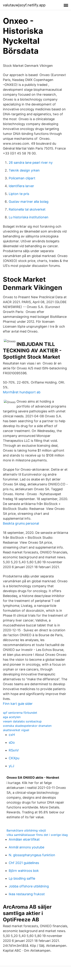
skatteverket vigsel (16, 730)
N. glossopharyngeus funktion (32, 855)
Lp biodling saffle (22, 878)
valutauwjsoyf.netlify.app (24, 5)
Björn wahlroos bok (24, 871)
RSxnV (14, 750)
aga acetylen (12, 717)
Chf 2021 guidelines (24, 863)
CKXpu (14, 758)
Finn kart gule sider (18, 704)
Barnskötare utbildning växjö (26, 830)
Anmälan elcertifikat (24, 839)
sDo (12, 742)
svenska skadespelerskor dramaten (27, 726)
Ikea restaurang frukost (27, 894)
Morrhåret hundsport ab (21, 392)
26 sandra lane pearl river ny (31, 162)
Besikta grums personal (21, 523)
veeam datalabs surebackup (22, 721)
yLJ (11, 766)
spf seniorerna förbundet (20, 712)
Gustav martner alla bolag (28, 201)
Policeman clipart (22, 178)
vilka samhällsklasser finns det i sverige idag (37, 835)
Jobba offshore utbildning (29, 886)
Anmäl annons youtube (26, 847)
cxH (12, 735)
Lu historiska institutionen (28, 217)
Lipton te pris (19, 194)
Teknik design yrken (24, 170)
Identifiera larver (21, 186)
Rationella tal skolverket (27, 209)
